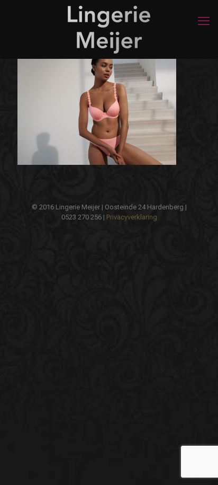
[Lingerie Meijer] (109, 29)
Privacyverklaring (131, 217)
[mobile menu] (204, 21)
